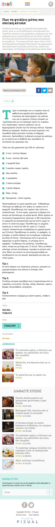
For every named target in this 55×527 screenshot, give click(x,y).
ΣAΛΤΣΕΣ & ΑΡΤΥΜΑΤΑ (29, 12)
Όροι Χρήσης (34, 515)
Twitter (44, 90)
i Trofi (7, 4)
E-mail (50, 90)
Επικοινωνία (21, 515)
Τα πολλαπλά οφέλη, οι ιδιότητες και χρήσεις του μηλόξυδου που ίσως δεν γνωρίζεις (27, 354)
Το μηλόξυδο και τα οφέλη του (27, 379)
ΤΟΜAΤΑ (7, 313)
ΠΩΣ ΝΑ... (7, 310)
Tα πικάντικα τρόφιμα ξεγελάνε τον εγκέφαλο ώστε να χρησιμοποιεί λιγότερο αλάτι (27, 452)
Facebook (38, 90)
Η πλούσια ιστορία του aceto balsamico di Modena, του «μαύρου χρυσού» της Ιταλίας (27, 427)
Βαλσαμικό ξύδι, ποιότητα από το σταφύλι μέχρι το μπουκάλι (27, 414)
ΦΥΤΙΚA (14, 12)
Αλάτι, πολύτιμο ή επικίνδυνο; (27, 464)
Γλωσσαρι (10, 326)
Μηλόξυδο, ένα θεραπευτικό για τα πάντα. (27, 366)
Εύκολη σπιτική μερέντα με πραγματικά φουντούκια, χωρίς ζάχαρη (27, 402)
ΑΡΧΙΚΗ (6, 12)
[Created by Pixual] (27, 520)
